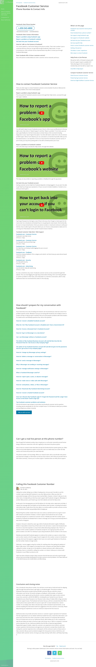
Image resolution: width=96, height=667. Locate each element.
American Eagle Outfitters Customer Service (82, 80)
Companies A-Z (5, 17)
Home (2, 9)
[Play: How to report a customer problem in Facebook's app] (41, 113)
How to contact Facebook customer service (82, 45)
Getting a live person (76, 48)
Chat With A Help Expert (77, 69)
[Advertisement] (41, 70)
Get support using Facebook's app (80, 35)
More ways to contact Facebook (79, 53)
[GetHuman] (6, 2)
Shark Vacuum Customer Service (79, 75)
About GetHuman (5, 20)
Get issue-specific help (76, 43)
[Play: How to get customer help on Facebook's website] (41, 162)
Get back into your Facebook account (27, 41)
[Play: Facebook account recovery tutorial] (41, 205)
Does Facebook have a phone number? (81, 33)
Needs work (62, 646)
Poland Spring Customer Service (79, 78)
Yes (57, 646)
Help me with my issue (24, 412)
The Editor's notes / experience (79, 50)
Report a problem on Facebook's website (28, 39)
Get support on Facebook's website (80, 38)
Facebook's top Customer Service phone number (81, 29)
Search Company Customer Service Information (5, 13)
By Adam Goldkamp (25, 487)
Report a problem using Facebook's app (28, 37)
